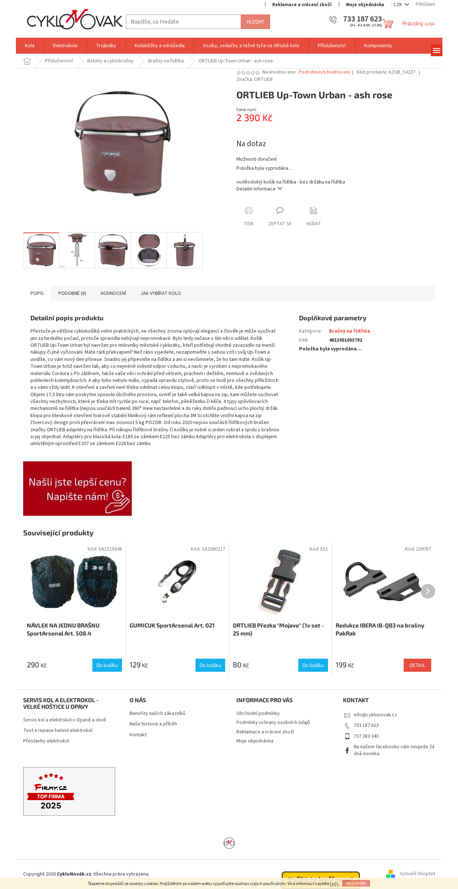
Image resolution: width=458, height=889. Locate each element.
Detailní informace (256, 189)
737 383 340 (366, 736)
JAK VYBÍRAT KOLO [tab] (160, 293)
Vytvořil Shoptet (417, 874)
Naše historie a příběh (153, 724)
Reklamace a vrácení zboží (302, 4)
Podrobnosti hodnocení (324, 72)
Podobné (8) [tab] (72, 293)
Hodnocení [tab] (113, 293)
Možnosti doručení (256, 159)
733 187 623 (366, 725)
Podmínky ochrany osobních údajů (273, 722)
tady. (335, 884)
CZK (398, 4)
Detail (417, 665)
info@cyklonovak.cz (375, 715)
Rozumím (356, 883)
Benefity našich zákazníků (157, 713)
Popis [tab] (37, 293)
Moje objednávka (365, 4)
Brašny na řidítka (349, 331)
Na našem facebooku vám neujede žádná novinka (394, 750)
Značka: (254, 79)
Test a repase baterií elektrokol (57, 730)
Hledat (255, 21)
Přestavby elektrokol (46, 741)
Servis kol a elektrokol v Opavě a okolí (64, 720)
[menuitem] (29, 46)
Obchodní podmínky (258, 713)
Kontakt (138, 735)
